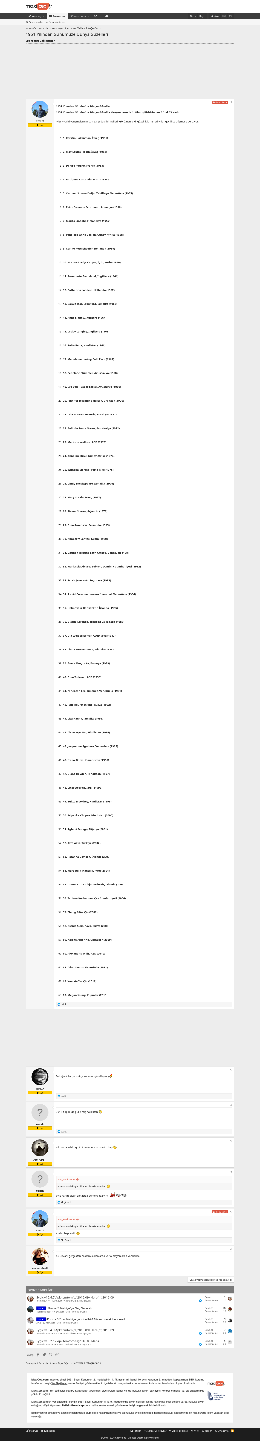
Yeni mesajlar (36, 22)
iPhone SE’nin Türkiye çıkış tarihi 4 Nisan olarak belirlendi (85, 1319)
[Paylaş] (231, 102)
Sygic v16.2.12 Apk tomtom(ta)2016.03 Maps (67, 1341)
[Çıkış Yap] (230, 16)
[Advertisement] (130, 70)
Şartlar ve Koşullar (157, 1430)
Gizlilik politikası (180, 1430)
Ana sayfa (38, 16)
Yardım (208, 1430)
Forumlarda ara (57, 22)
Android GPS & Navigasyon (77, 1300)
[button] (88, 16)
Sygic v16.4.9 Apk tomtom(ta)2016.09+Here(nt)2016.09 (75, 1330)
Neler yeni (79, 16)
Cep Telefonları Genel (76, 1311)
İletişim (137, 1430)
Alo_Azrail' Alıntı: (66, 1179)
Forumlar (59, 16)
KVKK (196, 1430)
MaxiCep (33, 1430)
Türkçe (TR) (49, 1430)
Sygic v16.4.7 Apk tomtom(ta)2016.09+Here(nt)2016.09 (75, 1297)
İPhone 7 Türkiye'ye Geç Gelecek (69, 1308)
